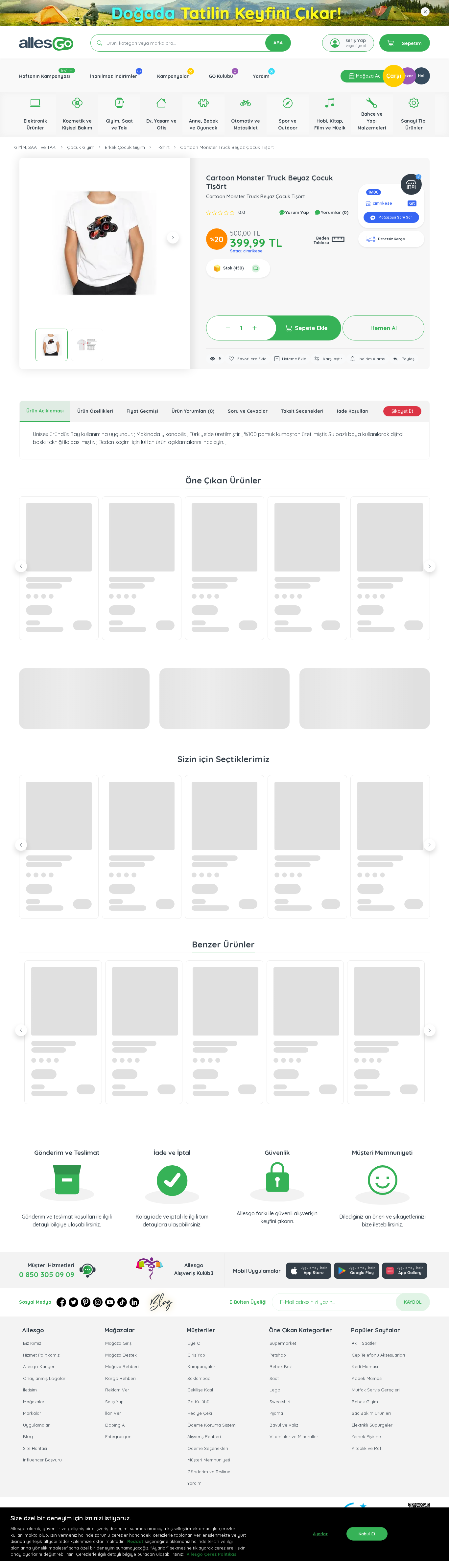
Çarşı (393, 76)
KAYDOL (413, 1302)
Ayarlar (320, 1533)
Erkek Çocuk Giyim (125, 147)
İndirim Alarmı (371, 358)
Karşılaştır (332, 358)
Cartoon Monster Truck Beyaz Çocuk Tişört (227, 147)
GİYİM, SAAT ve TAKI (35, 147)
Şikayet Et (402, 411)
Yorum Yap (296, 212)
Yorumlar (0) (333, 212)
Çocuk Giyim (80, 147)
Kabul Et (367, 1533)
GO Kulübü (221, 76)
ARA (278, 43)
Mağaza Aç (367, 76)
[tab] (44, 411)
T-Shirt (162, 147)
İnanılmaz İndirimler (113, 76)
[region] (224, 1534)
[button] (104, 243)
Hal (421, 75)
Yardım (261, 76)
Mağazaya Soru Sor (394, 217)
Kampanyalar (173, 76)
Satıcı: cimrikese (246, 250)
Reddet (135, 1541)
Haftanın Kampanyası (44, 76)
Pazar (407, 75)
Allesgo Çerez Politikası (212, 1554)
